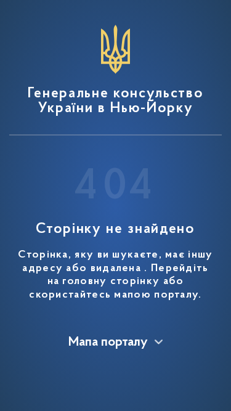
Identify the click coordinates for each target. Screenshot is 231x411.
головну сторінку (111, 281)
